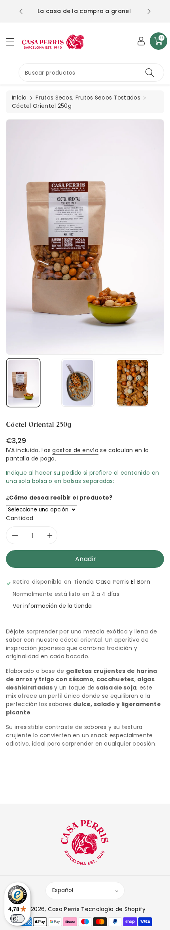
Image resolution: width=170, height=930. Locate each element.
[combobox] (91, 72)
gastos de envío (75, 450)
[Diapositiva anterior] (21, 11)
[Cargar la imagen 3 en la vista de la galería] (132, 383)
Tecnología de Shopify (113, 909)
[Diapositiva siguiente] (149, 11)
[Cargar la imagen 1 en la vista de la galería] (23, 383)
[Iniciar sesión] (141, 41)
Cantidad (20, 518)
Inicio (19, 97)
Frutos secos (54, 97)
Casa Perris (63, 909)
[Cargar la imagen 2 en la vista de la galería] (77, 383)
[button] (14, 42)
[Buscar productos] (150, 72)
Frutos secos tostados (108, 97)
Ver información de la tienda (52, 606)
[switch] (17, 918)
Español (62, 890)
